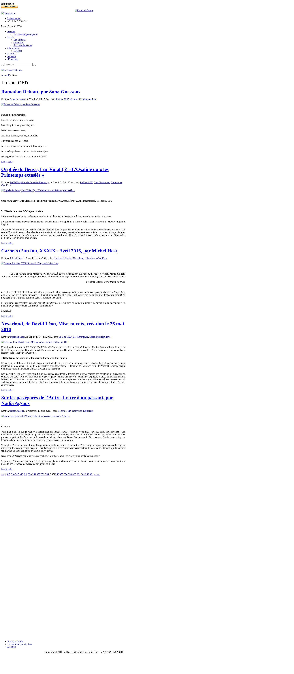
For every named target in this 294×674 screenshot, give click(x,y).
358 (66, 474)
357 (61, 474)
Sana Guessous (17, 99)
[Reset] (34, 65)
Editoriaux (88, 411)
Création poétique (87, 99)
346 (13, 474)
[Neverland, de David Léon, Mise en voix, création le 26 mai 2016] (34, 342)
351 (34, 474)
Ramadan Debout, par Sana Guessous (40, 91)
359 (70, 474)
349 (25, 474)
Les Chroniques (102, 182)
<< (2, 474)
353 (43, 474)
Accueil (5, 75)
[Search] (2, 65)
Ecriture (74, 99)
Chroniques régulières (96, 258)
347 (17, 474)
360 (74, 474)
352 (38, 474)
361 (78, 474)
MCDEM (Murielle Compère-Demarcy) (29, 182)
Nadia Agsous (17, 411)
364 (91, 474)
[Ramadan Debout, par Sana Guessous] (20, 104)
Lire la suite (7, 161)
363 (87, 474)
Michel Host (16, 258)
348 (21, 474)
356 (57, 474)
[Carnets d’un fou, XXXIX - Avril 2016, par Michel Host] (29, 263)
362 (83, 474)
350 (30, 474)
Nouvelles (77, 411)
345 (8, 474)
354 (47, 474)
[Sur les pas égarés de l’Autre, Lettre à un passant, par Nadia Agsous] (35, 416)
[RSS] (8, 13)
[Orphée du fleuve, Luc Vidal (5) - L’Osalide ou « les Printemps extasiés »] (38, 190)
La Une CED (62, 99)
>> (98, 474)
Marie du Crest (17, 336)
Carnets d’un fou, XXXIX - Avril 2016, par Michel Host (59, 250)
